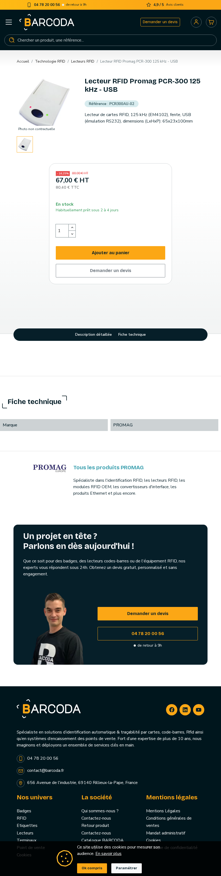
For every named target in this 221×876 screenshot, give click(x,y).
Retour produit (95, 826)
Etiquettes (27, 826)
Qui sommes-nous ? (100, 811)
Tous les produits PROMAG (108, 467)
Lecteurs (25, 833)
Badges (24, 811)
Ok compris (92, 868)
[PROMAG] (50, 468)
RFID (21, 818)
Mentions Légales (163, 811)
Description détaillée (93, 334)
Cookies (153, 840)
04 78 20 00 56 (148, 633)
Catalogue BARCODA (102, 840)
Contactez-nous (96, 818)
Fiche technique (132, 334)
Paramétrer (126, 868)
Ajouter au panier (110, 252)
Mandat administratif (165, 833)
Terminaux (26, 840)
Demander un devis (160, 22)
